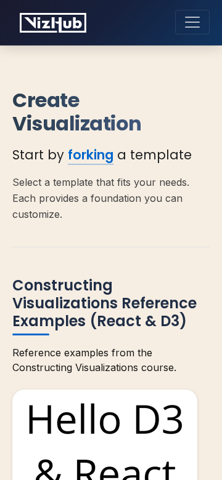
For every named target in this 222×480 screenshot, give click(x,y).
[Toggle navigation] (192, 22)
